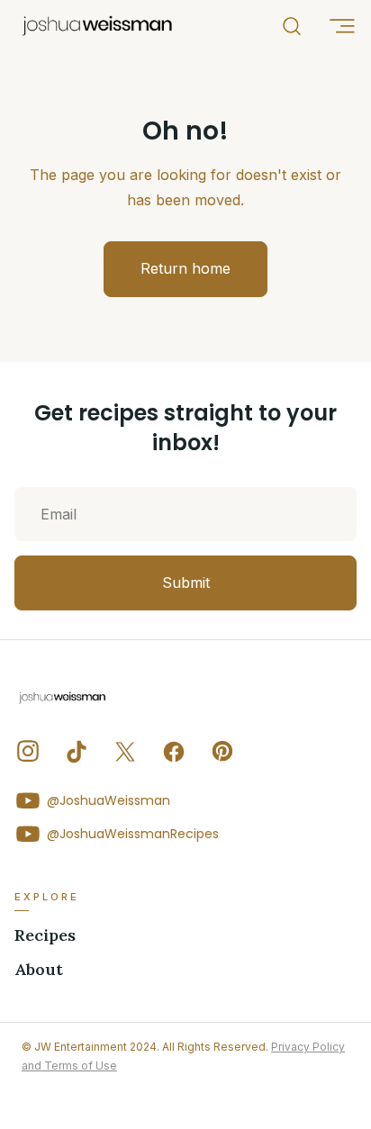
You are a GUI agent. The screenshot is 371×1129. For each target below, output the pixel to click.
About (38, 970)
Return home (185, 268)
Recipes (45, 935)
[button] (341, 25)
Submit (186, 583)
